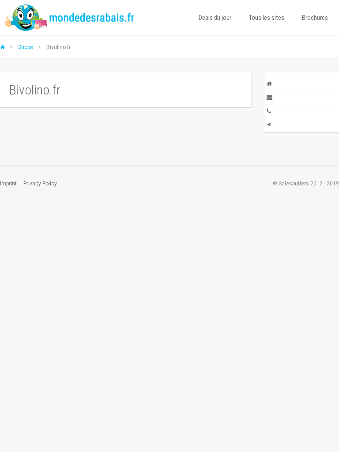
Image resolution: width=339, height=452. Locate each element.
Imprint (8, 184)
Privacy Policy (40, 184)
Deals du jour (215, 18)
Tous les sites (266, 18)
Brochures (315, 18)
